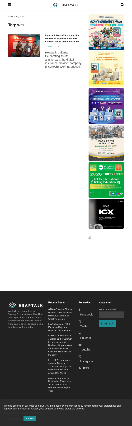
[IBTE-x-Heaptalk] (106, 32)
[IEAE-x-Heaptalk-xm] (106, 106)
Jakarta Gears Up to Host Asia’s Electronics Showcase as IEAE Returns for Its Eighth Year (59, 384)
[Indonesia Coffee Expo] (106, 214)
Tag (17, 17)
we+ (23, 17)
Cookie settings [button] (13, 418)
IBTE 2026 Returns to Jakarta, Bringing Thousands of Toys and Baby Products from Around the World (60, 366)
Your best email (107, 309)
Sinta (50, 46)
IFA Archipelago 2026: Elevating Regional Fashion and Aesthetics (60, 327)
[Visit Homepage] (66, 5)
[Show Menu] (9, 5)
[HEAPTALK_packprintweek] (106, 143)
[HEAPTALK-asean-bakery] (106, 180)
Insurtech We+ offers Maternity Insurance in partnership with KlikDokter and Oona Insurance (62, 38)
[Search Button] (122, 5)
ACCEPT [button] (29, 418)
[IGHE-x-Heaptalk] (106, 69)
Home (10, 17)
